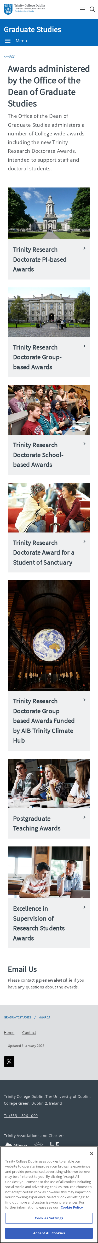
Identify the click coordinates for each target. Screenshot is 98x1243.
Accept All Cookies (49, 1233)
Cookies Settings (49, 1218)
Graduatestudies (17, 1017)
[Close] (91, 1153)
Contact (29, 1032)
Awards (9, 56)
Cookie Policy (72, 1207)
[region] (49, 1194)
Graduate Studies (32, 29)
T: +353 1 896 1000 (21, 1115)
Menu (21, 41)
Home (9, 1032)
